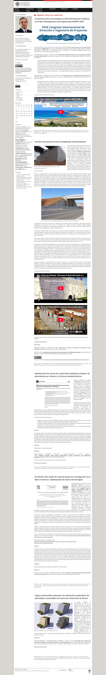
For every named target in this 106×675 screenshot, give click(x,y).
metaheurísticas (37, 468)
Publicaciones (64, 9)
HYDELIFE (82, 392)
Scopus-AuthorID (19, 100)
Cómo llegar (16, 669)
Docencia (40, 9)
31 (16, 117)
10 (16, 111)
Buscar (59, 1)
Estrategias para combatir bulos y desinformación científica (23, 185)
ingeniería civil (60, 130)
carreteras (29, 127)
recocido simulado (84, 585)
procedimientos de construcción (77, 363)
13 (24, 111)
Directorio (63, 1)
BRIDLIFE (19, 127)
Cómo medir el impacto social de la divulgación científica (23, 175)
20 (24, 113)
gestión (17, 137)
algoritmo (46, 584)
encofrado (23, 133)
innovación (27, 143)
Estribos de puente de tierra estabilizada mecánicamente (60, 142)
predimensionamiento (80, 131)
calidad (24, 127)
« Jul (16, 121)
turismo (25, 165)
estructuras (50, 130)
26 (21, 115)
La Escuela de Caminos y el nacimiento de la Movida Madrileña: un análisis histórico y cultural (24, 179)
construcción (52, 363)
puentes (86, 131)
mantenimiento (25, 146)
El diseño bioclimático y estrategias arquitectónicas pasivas (23, 182)
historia (21, 137)
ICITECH (26, 142)
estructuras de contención (39, 658)
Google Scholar (19, 92)
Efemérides (17, 11)
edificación (18, 133)
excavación (23, 136)
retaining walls (70, 468)
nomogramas (62, 131)
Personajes (75, 9)
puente (52, 365)
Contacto (40, 11)
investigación (71, 584)
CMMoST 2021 (85, 656)
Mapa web (54, 1)
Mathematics (78, 381)
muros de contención (55, 131)
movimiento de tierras (20, 151)
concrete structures (38, 585)
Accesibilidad (48, 1)
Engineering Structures (56, 585)
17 (16, 113)
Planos (21, 669)
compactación (19, 130)
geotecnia (63, 363)
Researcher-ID (19, 97)
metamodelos (47, 131)
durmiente (36, 365)
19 (21, 113)
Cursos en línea (30, 9)
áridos (25, 169)
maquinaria (19, 148)
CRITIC (39, 131)
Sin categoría (69, 130)
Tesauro (28, 11)
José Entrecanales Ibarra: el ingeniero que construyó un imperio (24, 187)
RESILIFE (80, 50)
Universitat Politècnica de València (23, 168)
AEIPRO (36, 131)
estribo (40, 365)
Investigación (52, 9)
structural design (37, 587)
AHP (75, 656)
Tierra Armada (82, 154)
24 (16, 115)
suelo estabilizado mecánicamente (61, 365)
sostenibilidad (75, 130)
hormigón (54, 130)
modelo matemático (78, 584)
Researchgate (19, 98)
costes (45, 130)
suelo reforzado (71, 365)
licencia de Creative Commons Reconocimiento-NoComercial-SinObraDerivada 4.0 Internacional (67, 359)
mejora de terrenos (24, 150)
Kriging (43, 131)
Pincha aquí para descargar (40, 341)
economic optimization (47, 585)
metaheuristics (44, 468)
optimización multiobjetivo (71, 131)
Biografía (17, 9)
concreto (25, 130)
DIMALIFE (25, 131)
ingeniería (30, 142)
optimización (58, 468)
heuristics (64, 585)
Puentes (64, 130)
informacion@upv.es (45, 670)
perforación (17, 155)
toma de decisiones (82, 130)
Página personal (19, 94)
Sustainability (45, 659)
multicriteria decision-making (63, 658)
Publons (18, 96)
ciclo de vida (79, 656)
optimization (64, 468)
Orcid (17, 93)
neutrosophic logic (82, 658)
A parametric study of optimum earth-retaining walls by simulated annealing (81, 489)
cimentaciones (47, 363)
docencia (30, 131)
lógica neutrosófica (54, 658)
